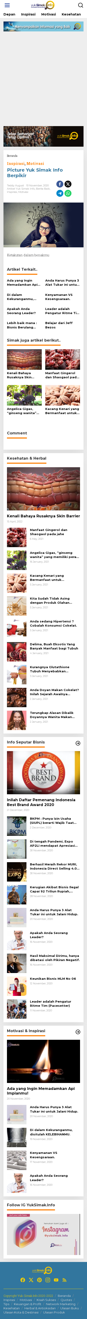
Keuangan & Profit (27, 1304)
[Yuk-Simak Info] (44, 5)
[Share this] (59, 184)
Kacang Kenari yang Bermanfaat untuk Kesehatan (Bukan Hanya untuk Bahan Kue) (62, 411)
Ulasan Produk (54, 1312)
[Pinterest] (39, 1280)
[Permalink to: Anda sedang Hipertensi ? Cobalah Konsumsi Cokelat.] (16, 628)
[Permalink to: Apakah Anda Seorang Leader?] (16, 940)
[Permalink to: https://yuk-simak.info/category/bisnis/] (78, 743)
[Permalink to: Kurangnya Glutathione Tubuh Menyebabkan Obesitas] (16, 674)
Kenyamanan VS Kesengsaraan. (59, 297)
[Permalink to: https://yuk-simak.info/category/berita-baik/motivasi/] (78, 1032)
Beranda (64, 1296)
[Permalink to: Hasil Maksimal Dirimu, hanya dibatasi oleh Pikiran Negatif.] (16, 963)
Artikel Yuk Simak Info (21, 188)
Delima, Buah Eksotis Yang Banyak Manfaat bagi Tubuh (54, 646)
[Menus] (7, 5)
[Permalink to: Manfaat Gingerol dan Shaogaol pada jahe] (62, 359)
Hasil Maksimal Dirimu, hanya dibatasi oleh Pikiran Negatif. (55, 958)
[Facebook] (23, 1280)
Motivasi (35, 163)
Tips (6, 1304)
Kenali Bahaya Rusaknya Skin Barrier (19, 375)
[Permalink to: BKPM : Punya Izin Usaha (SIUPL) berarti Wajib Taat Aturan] (16, 825)
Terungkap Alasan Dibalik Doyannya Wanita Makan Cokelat (52, 715)
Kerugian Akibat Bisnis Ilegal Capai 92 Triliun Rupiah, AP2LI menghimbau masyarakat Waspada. (54, 889)
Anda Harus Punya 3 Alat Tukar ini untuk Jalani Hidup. (62, 283)
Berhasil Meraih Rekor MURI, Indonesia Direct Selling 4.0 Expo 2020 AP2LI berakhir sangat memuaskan (53, 866)
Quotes (66, 1300)
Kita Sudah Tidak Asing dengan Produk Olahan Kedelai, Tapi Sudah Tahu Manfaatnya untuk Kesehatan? (51, 601)
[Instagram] (48, 1280)
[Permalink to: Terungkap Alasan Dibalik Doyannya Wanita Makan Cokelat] (16, 720)
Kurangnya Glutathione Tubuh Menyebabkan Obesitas (49, 669)
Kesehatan (11, 1308)
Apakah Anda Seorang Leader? (21, 311)
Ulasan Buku (69, 1308)
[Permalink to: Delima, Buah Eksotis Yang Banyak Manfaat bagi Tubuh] (16, 651)
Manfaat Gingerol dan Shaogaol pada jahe (62, 375)
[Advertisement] (43, 80)
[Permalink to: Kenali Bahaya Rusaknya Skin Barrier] (24, 359)
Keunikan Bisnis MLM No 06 (53, 978)
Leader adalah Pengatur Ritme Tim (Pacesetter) (62, 311)
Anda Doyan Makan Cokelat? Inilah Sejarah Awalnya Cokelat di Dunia (54, 692)
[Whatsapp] (67, 193)
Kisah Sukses (46, 1300)
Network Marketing (60, 1304)
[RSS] (64, 1280)
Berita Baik (43, 188)
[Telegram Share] (59, 193)
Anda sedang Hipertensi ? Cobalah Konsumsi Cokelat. (53, 623)
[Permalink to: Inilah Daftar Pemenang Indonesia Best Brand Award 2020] (43, 772)
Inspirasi (16, 163)
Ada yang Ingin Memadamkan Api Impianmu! (22, 283)
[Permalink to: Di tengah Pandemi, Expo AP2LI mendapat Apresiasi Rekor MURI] (16, 848)
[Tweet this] (67, 184)
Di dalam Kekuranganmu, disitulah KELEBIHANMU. (20, 297)
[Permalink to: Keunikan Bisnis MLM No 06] (16, 985)
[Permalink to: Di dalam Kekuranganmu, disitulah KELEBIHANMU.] (16, 1137)
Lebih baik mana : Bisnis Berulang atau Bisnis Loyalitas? (22, 325)
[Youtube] (56, 1280)
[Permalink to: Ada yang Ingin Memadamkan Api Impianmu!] (43, 1061)
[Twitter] (31, 1280)
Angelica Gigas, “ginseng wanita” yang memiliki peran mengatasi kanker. (24, 411)
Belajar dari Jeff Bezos (59, 325)
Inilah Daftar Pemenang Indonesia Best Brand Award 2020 (41, 802)
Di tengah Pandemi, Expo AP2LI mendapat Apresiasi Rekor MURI (52, 844)
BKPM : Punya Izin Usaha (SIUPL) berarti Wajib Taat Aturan (52, 821)
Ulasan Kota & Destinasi (21, 1312)
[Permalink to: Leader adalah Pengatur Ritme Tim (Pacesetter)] (16, 1008)
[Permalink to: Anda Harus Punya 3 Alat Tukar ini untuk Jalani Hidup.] (16, 917)
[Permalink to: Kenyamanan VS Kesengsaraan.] (16, 1160)
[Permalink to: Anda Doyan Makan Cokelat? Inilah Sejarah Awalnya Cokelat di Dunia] (16, 697)
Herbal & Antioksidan (40, 1308)
